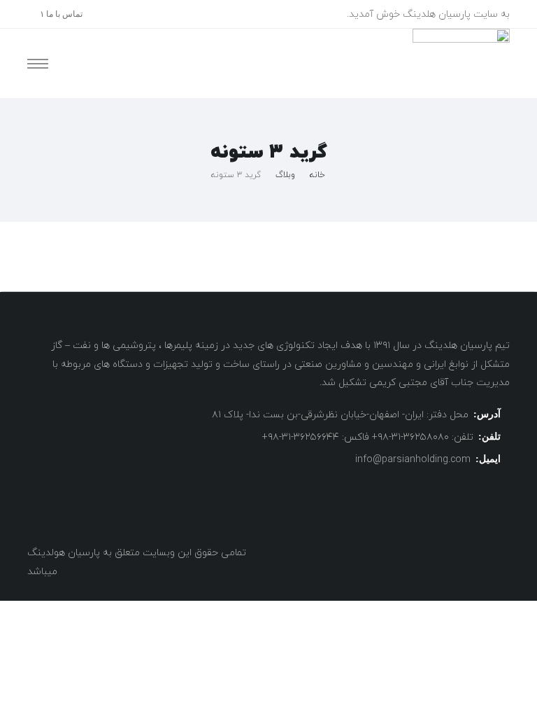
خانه (317, 175)
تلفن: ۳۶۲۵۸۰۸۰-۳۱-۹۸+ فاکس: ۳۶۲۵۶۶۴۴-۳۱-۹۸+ (367, 437)
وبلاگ (285, 175)
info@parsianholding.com (413, 459)
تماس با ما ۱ (61, 14)
